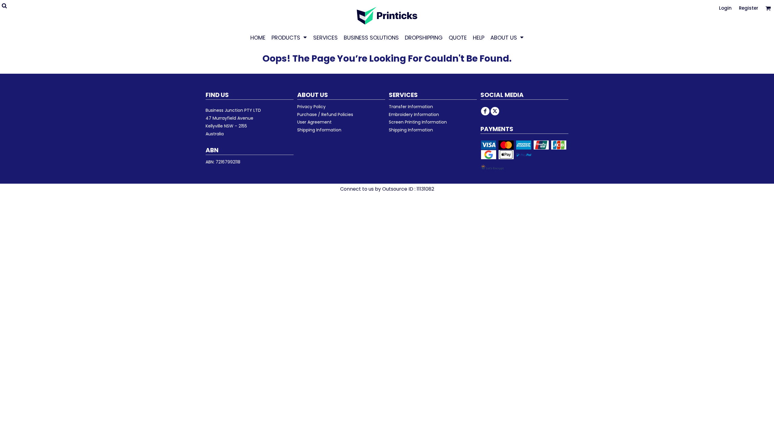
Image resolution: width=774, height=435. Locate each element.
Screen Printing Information (418, 122)
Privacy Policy (311, 107)
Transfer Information (411, 107)
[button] (289, 37)
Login (725, 8)
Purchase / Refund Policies (325, 114)
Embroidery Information (414, 114)
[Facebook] (485, 111)
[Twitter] (495, 111)
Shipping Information (319, 130)
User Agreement (314, 122)
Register (748, 8)
